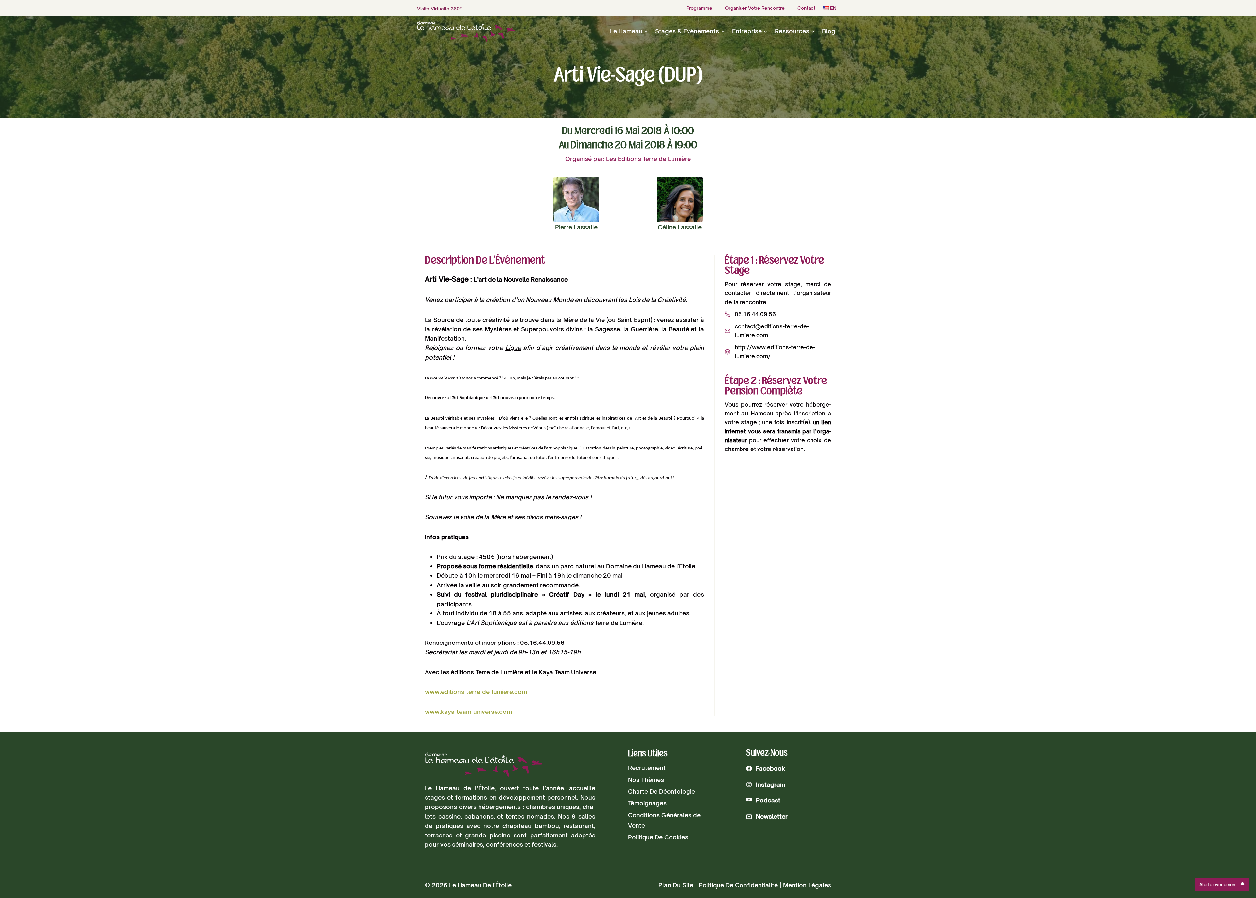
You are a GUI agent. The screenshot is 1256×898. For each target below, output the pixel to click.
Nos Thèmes (646, 779)
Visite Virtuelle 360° (439, 8)
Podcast (768, 800)
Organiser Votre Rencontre (755, 8)
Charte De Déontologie (661, 791)
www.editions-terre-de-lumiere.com (476, 691)
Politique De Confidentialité (738, 885)
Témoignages (647, 803)
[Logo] (483, 764)
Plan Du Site (675, 885)
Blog (828, 31)
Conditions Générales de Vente (664, 820)
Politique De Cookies (658, 837)
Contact (806, 8)
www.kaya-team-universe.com (468, 711)
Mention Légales (807, 885)
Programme (699, 8)
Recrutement (647, 767)
